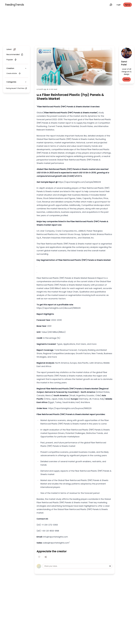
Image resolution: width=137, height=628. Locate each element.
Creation (10, 68)
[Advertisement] (68, 27)
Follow (126, 79)
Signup (127, 5)
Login (119, 5)
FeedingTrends (14, 4)
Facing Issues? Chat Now (15, 88)
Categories (11, 82)
